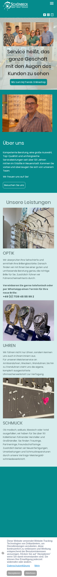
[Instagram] (48, 14)
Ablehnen (30, 573)
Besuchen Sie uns (14, 185)
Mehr (37, 565)
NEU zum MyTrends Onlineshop (28, 82)
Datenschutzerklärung (18, 565)
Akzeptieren (14, 573)
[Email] (52, 14)
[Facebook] (44, 14)
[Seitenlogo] (15, 6)
